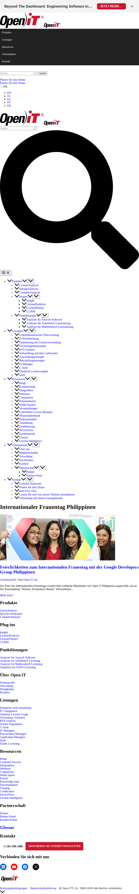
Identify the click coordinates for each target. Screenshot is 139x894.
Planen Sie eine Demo (12, 82)
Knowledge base (9, 781)
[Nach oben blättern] (69, 892)
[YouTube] (14, 867)
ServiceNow (7, 794)
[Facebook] (25, 867)
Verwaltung (6, 685)
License (10, 635)
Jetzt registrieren (113, 6)
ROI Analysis (8, 720)
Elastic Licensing (10, 743)
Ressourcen (7, 47)
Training (5, 788)
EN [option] (9, 92)
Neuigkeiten (7, 689)
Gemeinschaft (8, 579)
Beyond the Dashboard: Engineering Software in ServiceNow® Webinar (48, 6)
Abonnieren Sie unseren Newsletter (54, 846)
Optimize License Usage (14, 714)
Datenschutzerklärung (43, 888)
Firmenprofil (7, 682)
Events (4, 778)
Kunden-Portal (8, 819)
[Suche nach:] (19, 73)
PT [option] (9, 102)
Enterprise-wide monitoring (15, 707)
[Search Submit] (35, 73)
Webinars (5, 768)
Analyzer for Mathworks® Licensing (21, 664)
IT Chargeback (8, 711)
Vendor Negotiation (11, 724)
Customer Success (10, 762)
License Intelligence (11, 797)
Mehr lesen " (7, 595)
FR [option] (9, 105)
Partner (4, 813)
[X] (36, 867)
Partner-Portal (8, 816)
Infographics (7, 765)
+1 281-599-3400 (13, 846)
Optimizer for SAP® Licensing (18, 667)
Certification (7, 791)
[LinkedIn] (3, 867)
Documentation (9, 784)
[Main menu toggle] (6, 273)
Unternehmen (9, 54)
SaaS (3, 740)
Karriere (4, 692)
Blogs (3, 758)
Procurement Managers (13, 733)
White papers (7, 775)
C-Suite (4, 727)
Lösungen (7, 39)
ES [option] (9, 99)
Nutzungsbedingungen (13, 888)
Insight (4, 632)
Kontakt (6, 61)
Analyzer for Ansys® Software (17, 657)
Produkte (6, 32)
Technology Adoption (12, 717)
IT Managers (7, 730)
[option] (73, 92)
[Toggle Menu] (31, 281)
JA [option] (8, 96)
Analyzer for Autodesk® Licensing (20, 660)
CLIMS (4, 642)
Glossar (7, 827)
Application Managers (12, 737)
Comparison (7, 771)
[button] (69, 79)
